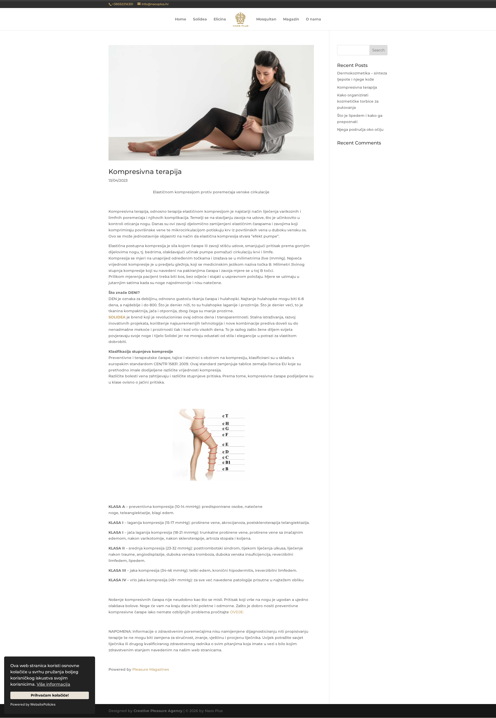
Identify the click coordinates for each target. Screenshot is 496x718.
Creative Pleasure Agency (158, 710)
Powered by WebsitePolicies (33, 704)
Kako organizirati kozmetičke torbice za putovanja (357, 101)
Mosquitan (266, 19)
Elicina (220, 19)
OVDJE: (237, 612)
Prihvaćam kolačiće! (50, 695)
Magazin (291, 19)
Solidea (200, 19)
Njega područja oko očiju (360, 129)
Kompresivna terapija (145, 171)
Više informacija (53, 684)
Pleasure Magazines (150, 669)
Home (180, 19)
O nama (313, 19)
